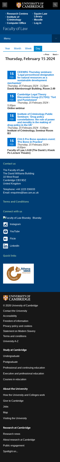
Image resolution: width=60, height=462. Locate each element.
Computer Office (16, 23)
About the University (15, 388)
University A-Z (10, 341)
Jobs (5, 406)
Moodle (38, 19)
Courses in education (14, 379)
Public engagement (13, 445)
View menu (4, 4)
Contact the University (15, 311)
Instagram (14, 224)
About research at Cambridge (19, 439)
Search (55, 4)
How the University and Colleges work (24, 395)
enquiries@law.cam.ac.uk (25, 192)
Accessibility (10, 316)
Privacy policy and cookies (17, 326)
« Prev (46, 54)
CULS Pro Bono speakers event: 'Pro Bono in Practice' (36, 140)
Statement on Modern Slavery (19, 331)
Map (5, 412)
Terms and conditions (14, 336)
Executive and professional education (23, 373)
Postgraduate (10, 362)
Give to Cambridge (13, 401)
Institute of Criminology (14, 18)
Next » (55, 54)
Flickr (12, 238)
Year (7, 48)
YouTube (14, 231)
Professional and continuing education (24, 367)
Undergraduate (11, 356)
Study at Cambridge (15, 350)
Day (39, 48)
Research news (11, 434)
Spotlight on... (10, 451)
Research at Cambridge (16, 427)
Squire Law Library (40, 15)
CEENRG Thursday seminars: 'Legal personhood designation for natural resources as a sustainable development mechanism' (30, 77)
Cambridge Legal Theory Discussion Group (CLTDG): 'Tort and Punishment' (36, 97)
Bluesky (36, 218)
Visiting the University (15, 418)
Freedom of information (15, 321)
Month (17, 48)
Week (28, 48)
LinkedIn (13, 246)
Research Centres (17, 13)
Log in (37, 23)
